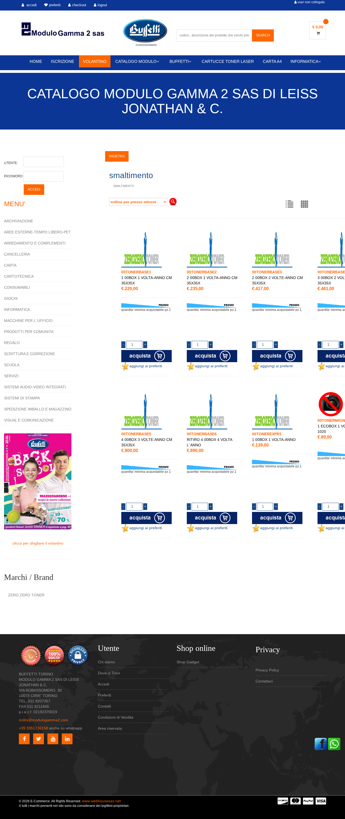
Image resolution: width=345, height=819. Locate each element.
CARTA (10, 265)
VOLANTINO (94, 61)
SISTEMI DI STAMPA (22, 398)
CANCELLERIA (17, 254)
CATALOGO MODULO (136, 61)
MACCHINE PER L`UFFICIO (28, 320)
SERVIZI (11, 376)
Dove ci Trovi (109, 673)
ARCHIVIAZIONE (18, 221)
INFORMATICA (304, 61)
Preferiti (104, 695)
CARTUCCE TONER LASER (228, 61)
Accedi (103, 684)
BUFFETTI (179, 61)
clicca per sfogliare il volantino (37, 543)
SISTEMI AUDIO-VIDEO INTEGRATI (35, 387)
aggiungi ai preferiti (145, 366)
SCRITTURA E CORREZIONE (29, 354)
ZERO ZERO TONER (26, 595)
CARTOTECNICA (19, 276)
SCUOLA (11, 365)
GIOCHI (11, 298)
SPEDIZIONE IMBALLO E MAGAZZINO (37, 409)
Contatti (104, 706)
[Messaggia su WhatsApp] (334, 743)
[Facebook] (320, 743)
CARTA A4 (272, 61)
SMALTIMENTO (123, 186)
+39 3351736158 (33, 728)
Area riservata (110, 728)
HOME (36, 61)
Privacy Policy (267, 670)
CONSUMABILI (17, 287)
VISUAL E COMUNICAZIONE (29, 420)
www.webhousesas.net (101, 801)
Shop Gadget (188, 662)
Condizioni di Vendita (115, 717)
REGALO (12, 343)
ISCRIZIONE (62, 61)
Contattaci (264, 681)
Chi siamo (106, 662)
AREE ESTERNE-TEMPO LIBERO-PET (37, 232)
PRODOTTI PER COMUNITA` (29, 331)
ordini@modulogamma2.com (43, 720)
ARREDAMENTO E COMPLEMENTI (34, 243)
